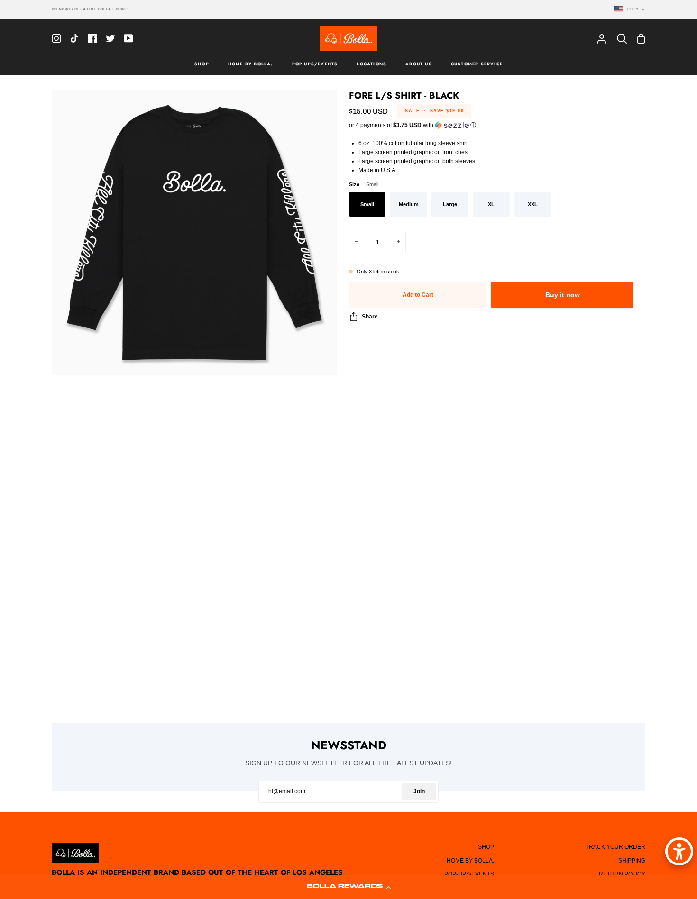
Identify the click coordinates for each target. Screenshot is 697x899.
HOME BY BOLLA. (470, 860)
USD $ (632, 9)
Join (419, 791)
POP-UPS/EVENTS (469, 874)
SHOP (486, 847)
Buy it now (562, 295)
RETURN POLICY (622, 874)
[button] (348, 887)
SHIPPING (631, 860)
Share (370, 316)
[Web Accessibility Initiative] (679, 851)
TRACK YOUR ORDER (615, 847)
